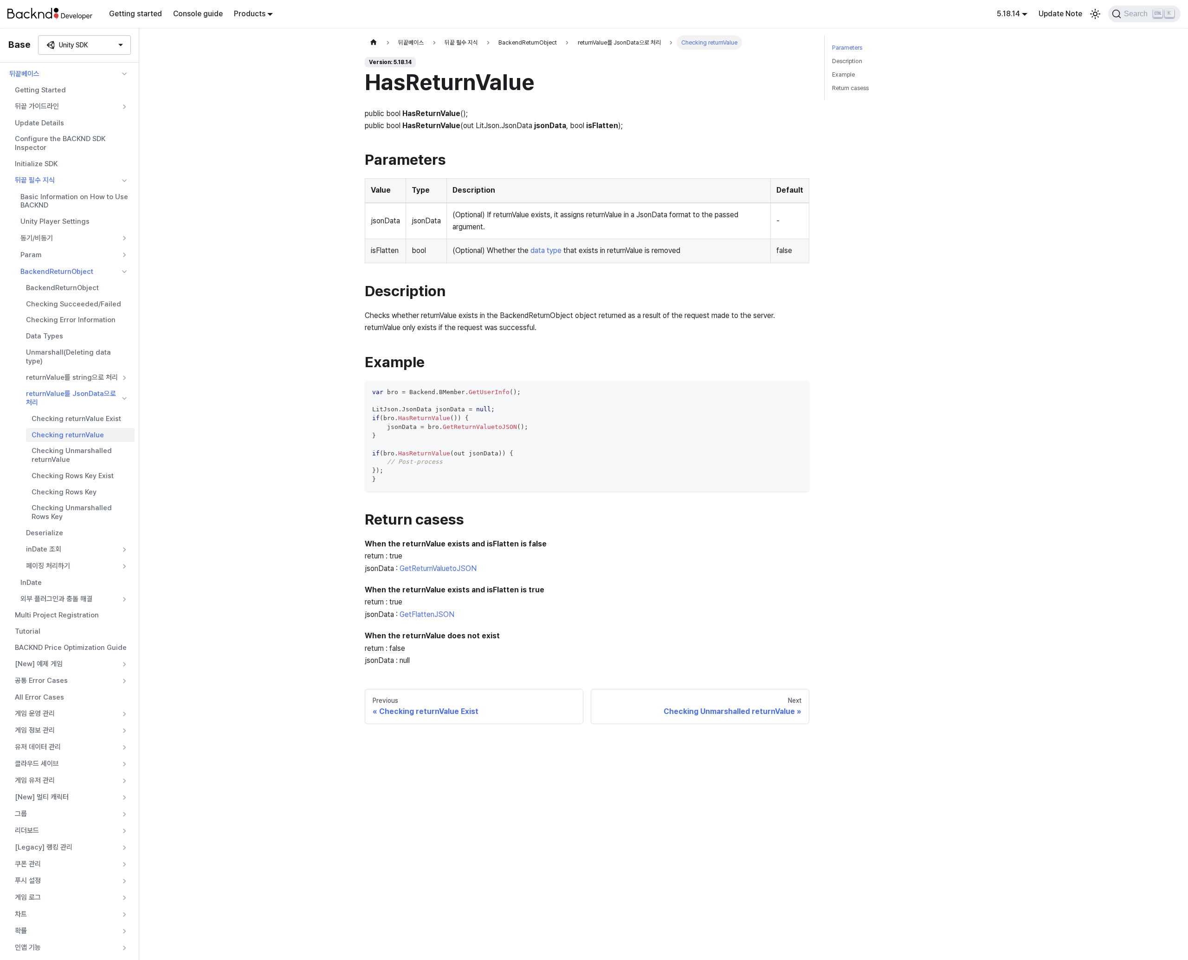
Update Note (1060, 13)
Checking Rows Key (64, 492)
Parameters (847, 47)
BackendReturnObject (56, 271)
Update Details (39, 123)
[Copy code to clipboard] (798, 392)
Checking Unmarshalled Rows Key (72, 512)
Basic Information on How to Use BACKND (74, 201)
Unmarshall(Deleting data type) (68, 356)
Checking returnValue (68, 435)
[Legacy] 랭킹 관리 (43, 847)
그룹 (21, 814)
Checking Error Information (71, 320)
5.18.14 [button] (1008, 13)
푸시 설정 (28, 880)
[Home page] (373, 42)
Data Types (44, 336)
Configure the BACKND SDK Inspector (60, 143)
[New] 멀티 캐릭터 (42, 797)
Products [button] (249, 13)
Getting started (135, 13)
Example (843, 74)
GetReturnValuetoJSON (438, 568)
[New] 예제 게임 (39, 664)
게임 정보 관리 (35, 730)
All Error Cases (39, 697)
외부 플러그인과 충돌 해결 (56, 599)
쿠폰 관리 (28, 864)
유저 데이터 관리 (38, 747)
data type (546, 250)
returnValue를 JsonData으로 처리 (71, 398)
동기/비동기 (36, 238)
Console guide (198, 13)
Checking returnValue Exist (76, 419)
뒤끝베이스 (24, 74)
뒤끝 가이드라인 (37, 106)
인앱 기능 (28, 947)
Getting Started (40, 90)
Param (30, 255)
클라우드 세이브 (37, 763)
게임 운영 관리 (35, 713)
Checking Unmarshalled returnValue (72, 455)
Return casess (850, 87)
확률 (21, 931)
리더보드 (27, 830)
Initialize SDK (36, 164)
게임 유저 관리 (35, 780)
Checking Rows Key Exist (73, 476)
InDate (31, 582)
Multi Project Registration (57, 615)
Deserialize (44, 533)
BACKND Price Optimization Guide (71, 647)
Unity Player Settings (55, 221)
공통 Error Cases (41, 680)
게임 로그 (28, 897)
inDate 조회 (43, 549)
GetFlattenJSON (427, 614)
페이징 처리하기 (48, 566)
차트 (21, 914)
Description (847, 61)
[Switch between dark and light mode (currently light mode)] (1095, 13)
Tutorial (27, 631)
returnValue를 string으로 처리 (72, 377)
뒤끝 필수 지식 (35, 180)
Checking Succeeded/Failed (73, 304)
